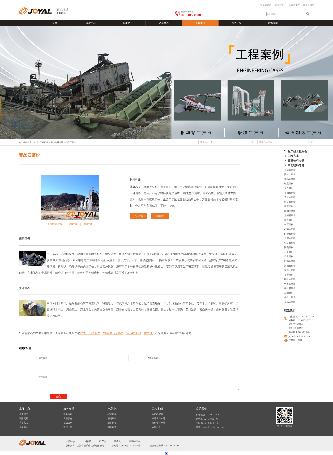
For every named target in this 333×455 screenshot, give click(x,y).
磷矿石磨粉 (290, 201)
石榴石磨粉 (290, 192)
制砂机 (87, 441)
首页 (54, 23)
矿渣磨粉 (288, 206)
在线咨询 (267, 5)
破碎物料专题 (296, 160)
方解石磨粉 (290, 215)
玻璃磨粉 (288, 293)
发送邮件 (295, 5)
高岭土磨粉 (290, 174)
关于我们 (281, 5)
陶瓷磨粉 (288, 247)
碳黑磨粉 (288, 183)
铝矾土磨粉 (290, 297)
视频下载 (88, 224)
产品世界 (164, 23)
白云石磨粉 (290, 233)
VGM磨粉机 (133, 333)
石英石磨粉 (290, 229)
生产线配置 (157, 414)
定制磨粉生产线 (55, 224)
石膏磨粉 (288, 252)
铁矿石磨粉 (290, 242)
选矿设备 (112, 422)
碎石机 (102, 441)
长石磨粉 (288, 224)
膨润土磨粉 (290, 211)
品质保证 (23, 426)
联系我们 (273, 23)
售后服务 (67, 418)
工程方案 (293, 155)
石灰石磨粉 (290, 169)
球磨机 (148, 333)
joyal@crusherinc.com (299, 336)
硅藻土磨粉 (290, 270)
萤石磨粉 (288, 188)
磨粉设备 (112, 418)
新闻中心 (127, 23)
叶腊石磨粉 (290, 261)
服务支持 (237, 23)
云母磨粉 (288, 256)
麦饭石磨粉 (290, 197)
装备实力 (23, 422)
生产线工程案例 (297, 151)
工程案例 (200, 23)
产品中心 (113, 408)
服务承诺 (67, 414)
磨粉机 (117, 441)
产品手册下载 (295, 340)
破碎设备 (112, 414)
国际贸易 (23, 418)
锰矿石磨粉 (290, 288)
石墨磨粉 (288, 274)
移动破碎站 (134, 441)
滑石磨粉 (288, 220)
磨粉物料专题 (57, 142)
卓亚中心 (91, 23)
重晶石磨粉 (290, 179)
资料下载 (73, 224)
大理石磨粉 (290, 238)
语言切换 (310, 5)
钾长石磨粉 (290, 284)
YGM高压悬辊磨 (113, 333)
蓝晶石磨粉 (290, 302)
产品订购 (138, 216)
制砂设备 (112, 426)
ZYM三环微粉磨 (90, 333)
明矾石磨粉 (290, 279)
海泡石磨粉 (290, 265)
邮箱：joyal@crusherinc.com (210, 427)
